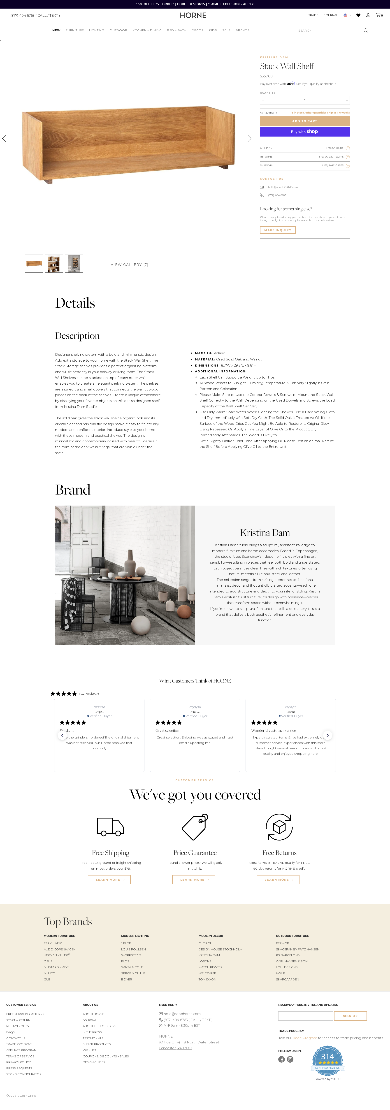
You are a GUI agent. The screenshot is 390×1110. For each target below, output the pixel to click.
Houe (280, 973)
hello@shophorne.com (182, 1014)
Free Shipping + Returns (25, 1014)
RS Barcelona (288, 955)
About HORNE (93, 1014)
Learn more (108, 879)
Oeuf (48, 961)
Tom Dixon (207, 979)
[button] (62, 735)
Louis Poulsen (133, 949)
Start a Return (18, 1020)
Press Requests (19, 1068)
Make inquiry (277, 230)
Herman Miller (57, 955)
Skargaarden (287, 979)
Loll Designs (287, 967)
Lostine (205, 961)
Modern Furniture (59, 936)
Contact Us (15, 1038)
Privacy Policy (18, 1062)
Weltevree (207, 973)
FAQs (10, 1032)
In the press (92, 1032)
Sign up (350, 1016)
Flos (125, 961)
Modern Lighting (135, 936)
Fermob (282, 943)
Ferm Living (53, 943)
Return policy (18, 1026)
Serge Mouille (133, 973)
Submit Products (97, 1044)
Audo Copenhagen (60, 949)
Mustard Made (56, 967)
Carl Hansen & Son (292, 961)
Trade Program (19, 1044)
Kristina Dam (274, 57)
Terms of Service (20, 1056)
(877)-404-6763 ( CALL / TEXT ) (188, 1020)
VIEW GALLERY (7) (130, 264)
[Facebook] (281, 1061)
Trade (313, 15)
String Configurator (24, 1074)
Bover (126, 979)
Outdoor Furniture (292, 936)
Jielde (126, 943)
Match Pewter (211, 967)
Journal (331, 15)
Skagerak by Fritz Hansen (297, 949)
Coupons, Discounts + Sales (106, 1056)
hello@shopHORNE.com (283, 187)
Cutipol (205, 943)
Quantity (267, 92)
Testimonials (93, 1038)
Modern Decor (211, 936)
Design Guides (94, 1062)
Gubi (47, 979)
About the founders (99, 1026)
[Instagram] (290, 1061)
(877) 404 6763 (277, 195)
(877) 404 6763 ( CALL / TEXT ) (35, 15)
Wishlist (89, 1050)
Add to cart (304, 121)
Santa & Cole (132, 967)
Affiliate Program (21, 1050)
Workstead (131, 955)
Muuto (49, 973)
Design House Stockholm (220, 949)
